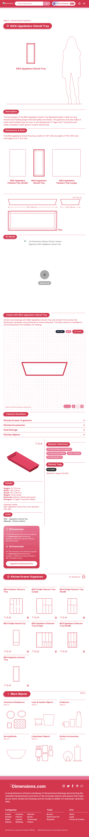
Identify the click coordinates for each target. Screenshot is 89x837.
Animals (8, 817)
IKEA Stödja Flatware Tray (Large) (44, 590)
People (8, 814)
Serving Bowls (10, 736)
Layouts (19, 819)
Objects (6, 21)
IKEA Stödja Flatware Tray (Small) (72, 590)
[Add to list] (39, 443)
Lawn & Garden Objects (42, 702)
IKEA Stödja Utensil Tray (15, 623)
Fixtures (19, 817)
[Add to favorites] (36, 443)
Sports (30, 817)
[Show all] (73, 406)
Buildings (19, 822)
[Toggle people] (77, 406)
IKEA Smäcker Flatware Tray (14, 590)
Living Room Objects (41, 736)
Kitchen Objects (55, 457)
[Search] (46, 4)
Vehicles (30, 814)
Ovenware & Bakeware (14, 702)
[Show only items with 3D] (83, 577)
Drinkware (64, 702)
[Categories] (84, 4)
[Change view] (82, 406)
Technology (32, 819)
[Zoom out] (65, 406)
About (71, 814)
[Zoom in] (69, 406)
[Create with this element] (41, 443)
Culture (30, 822)
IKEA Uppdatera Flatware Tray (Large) (43, 624)
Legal (71, 817)
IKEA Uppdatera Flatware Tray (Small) (71, 624)
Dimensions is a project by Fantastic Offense (20, 830)
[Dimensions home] (8, 3)
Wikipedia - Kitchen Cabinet (14, 521)
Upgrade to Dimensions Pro (21, 564)
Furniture (19, 814)
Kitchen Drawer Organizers (21, 21)
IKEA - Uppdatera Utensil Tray (16, 519)
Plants (7, 819)
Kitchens (51, 470)
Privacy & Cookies (76, 819)
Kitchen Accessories (56, 453)
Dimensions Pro (53, 817)
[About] (79, 4)
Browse (50, 814)
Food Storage (74, 453)
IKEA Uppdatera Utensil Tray (14, 658)
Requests (50, 819)
